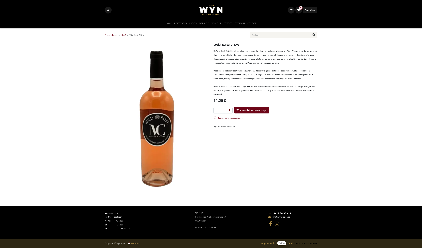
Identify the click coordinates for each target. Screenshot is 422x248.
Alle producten (111, 35)
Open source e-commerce (305, 243)
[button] (108, 10)
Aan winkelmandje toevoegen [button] (253, 110)
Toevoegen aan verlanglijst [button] (230, 117)
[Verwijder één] (216, 110)
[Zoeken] (313, 35)
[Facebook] (270, 224)
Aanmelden (310, 10)
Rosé (123, 35)
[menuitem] (169, 23)
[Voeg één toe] (229, 110)
